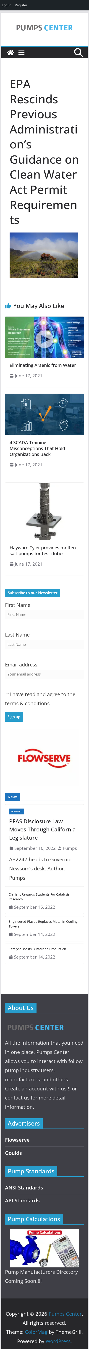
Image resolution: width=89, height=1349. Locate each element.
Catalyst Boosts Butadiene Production (37, 949)
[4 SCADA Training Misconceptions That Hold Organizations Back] (44, 397)
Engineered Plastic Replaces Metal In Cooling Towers (43, 923)
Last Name (17, 634)
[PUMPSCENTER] (35, 1022)
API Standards (22, 1200)
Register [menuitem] (21, 5)
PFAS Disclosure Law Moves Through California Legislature (42, 829)
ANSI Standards (24, 1187)
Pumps (70, 848)
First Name (17, 604)
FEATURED (16, 811)
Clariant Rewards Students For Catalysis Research (39, 896)
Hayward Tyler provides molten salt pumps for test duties (43, 551)
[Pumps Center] (10, 52)
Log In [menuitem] (6, 5)
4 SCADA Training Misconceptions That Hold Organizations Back (37, 448)
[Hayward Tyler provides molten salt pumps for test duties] (44, 485)
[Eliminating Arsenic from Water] (44, 319)
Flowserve (17, 1139)
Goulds (13, 1152)
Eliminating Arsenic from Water (43, 365)
